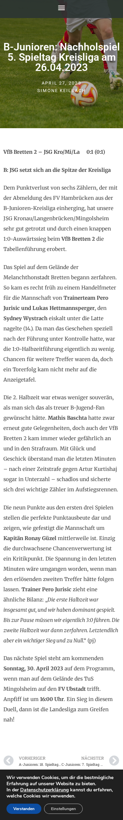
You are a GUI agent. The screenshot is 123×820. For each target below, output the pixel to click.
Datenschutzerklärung (44, 790)
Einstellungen (63, 808)
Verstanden (24, 808)
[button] (61, 7)
